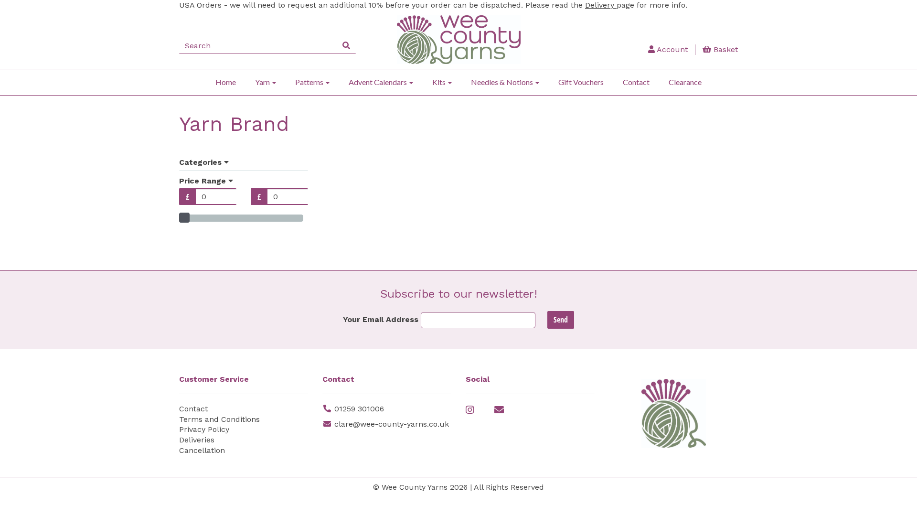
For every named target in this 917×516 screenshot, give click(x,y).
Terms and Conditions (219, 419)
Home (225, 81)
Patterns (310, 81)
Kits (439, 81)
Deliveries (196, 439)
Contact (636, 81)
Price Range (203, 180)
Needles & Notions (502, 81)
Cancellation (202, 450)
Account (671, 49)
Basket (724, 49)
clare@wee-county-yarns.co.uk (391, 424)
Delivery (601, 5)
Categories (201, 162)
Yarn (263, 81)
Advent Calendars (378, 81)
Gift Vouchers (581, 81)
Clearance (685, 81)
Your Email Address (380, 319)
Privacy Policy (204, 429)
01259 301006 (359, 408)
